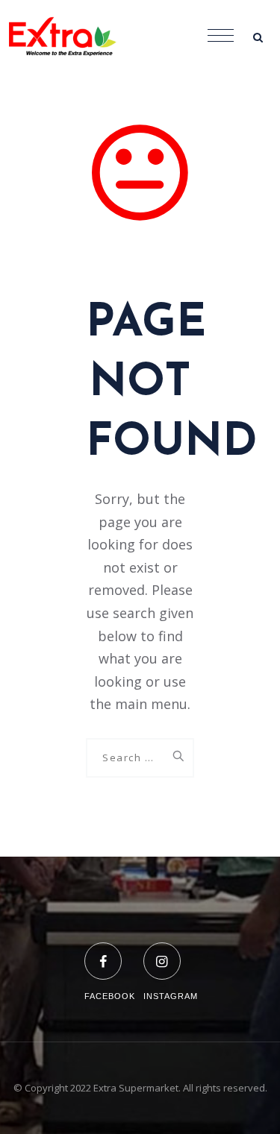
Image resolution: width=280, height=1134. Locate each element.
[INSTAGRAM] (170, 951)
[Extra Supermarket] (74, 37)
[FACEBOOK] (109, 951)
